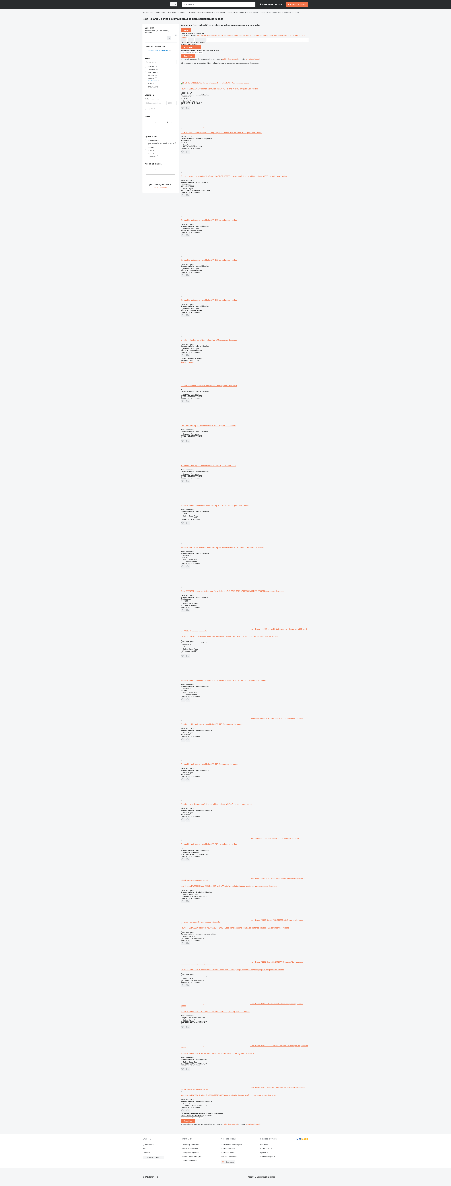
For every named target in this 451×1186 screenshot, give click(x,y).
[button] (183, 108)
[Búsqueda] (184, 4)
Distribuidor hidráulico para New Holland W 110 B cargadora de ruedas (212, 724)
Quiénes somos (148, 1144)
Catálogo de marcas (189, 1160)
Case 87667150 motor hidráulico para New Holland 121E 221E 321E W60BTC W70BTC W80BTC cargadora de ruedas (232, 591)
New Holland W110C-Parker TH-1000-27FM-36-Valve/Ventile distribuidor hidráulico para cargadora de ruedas (228, 1095)
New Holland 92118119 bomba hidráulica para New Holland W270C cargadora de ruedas (219, 89)
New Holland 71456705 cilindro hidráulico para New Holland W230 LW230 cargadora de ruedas (222, 547)
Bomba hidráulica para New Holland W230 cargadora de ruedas (208, 465)
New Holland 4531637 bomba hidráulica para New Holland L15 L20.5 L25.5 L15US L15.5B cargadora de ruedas (229, 637)
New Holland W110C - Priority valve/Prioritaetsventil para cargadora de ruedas (215, 1011)
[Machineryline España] (155, 4)
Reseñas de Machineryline (192, 1156)
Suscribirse (188, 56)
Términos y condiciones (190, 1144)
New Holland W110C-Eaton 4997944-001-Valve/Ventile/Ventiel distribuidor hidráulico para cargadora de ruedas (229, 886)
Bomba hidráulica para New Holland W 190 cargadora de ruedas (209, 220)
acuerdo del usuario (253, 59)
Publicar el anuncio (191, 47)
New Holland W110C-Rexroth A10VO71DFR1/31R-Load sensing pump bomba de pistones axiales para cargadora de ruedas (235, 928)
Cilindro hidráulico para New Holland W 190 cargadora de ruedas (209, 340)
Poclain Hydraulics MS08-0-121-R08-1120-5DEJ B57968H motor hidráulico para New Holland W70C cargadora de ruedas (234, 176)
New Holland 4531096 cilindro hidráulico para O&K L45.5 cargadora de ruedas (215, 505)
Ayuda (145, 1148)
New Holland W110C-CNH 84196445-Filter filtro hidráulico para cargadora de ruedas (217, 1053)
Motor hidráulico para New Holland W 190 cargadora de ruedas (208, 425)
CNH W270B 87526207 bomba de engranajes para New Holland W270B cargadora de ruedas (221, 133)
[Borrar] (176, 35)
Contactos (146, 1152)
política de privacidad (230, 59)
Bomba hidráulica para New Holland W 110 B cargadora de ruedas (210, 764)
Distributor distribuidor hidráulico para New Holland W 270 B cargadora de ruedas (216, 804)
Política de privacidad (190, 1148)
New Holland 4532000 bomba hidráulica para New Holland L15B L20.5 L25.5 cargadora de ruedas (223, 680)
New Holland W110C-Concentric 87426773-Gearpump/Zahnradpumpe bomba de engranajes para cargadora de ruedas (232, 970)
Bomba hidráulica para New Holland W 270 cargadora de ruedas (209, 844)
